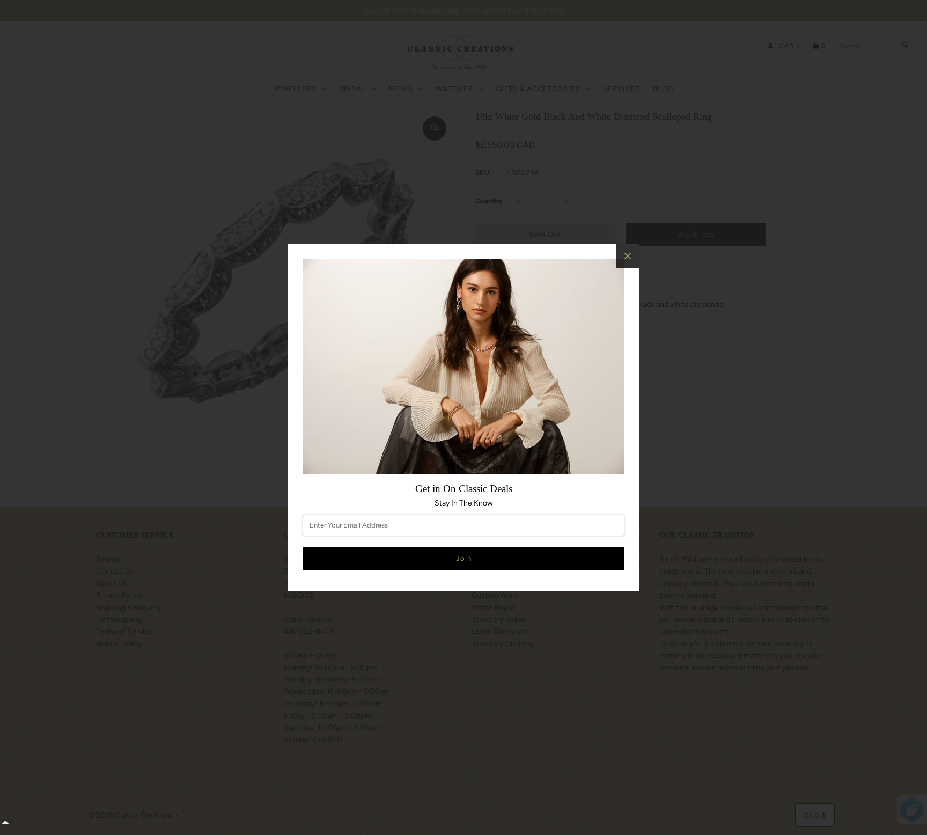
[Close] (627, 256)
